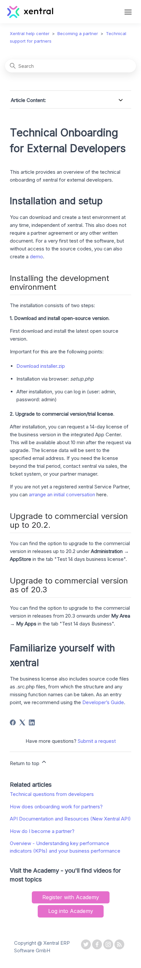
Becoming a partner (77, 33)
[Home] (30, 16)
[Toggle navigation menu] (128, 13)
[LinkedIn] (32, 722)
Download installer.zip (40, 366)
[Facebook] (13, 722)
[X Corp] (22, 722)
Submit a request (97, 741)
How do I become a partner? (42, 831)
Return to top (25, 763)
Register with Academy (70, 897)
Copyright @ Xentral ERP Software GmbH (42, 947)
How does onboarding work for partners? (56, 806)
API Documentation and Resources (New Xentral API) (70, 819)
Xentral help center (30, 33)
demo (36, 256)
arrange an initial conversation (62, 494)
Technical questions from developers (52, 794)
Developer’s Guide (103, 702)
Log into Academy (70, 911)
